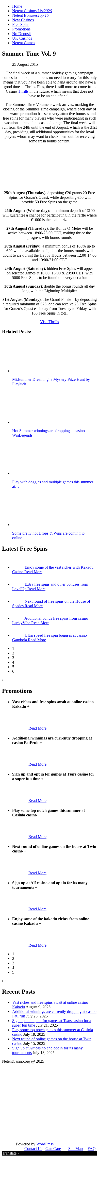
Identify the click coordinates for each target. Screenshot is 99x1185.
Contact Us (33, 1148)
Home (17, 6)
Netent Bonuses (30, 15)
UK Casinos (22, 38)
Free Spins (20, 24)
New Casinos (23, 20)
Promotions (21, 29)
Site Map (75, 1148)
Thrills (23, 91)
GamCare (53, 1148)
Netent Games (23, 43)
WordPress (45, 1144)
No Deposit (21, 33)
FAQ (92, 1148)
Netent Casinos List (32, 11)
